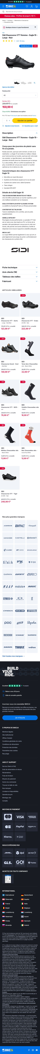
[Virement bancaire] (20, 836)
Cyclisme (10, 20)
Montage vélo (6, 797)
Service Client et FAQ (9, 766)
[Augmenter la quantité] (9, 120)
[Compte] (31, 6)
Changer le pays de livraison (10, 954)
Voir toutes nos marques (12, 656)
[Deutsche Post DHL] (8, 852)
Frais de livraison (7, 776)
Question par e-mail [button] (31, 126)
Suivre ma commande (9, 782)
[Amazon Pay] (32, 826)
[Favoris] (27, 6)
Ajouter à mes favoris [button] (12, 126)
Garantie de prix (7, 794)
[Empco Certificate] (8, 878)
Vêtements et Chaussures (21, 20)
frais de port (11, 935)
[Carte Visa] (20, 817)
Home (4, 20)
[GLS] (8, 862)
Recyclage (5, 753)
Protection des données (9, 747)
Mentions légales (7, 732)
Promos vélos (10, 16)
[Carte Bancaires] (8, 826)
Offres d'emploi (7, 738)
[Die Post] (32, 852)
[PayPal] (20, 826)
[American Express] (32, 817)
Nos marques (6, 788)
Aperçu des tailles (8, 87)
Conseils (5, 801)
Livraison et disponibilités (10, 791)
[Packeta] (32, 862)
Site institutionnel (7, 735)
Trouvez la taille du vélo (9, 785)
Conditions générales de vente (12, 741)
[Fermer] (35, 27)
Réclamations (6, 772)
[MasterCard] (8, 817)
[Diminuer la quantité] (4, 120)
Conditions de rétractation (10, 744)
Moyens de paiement (9, 779)
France (34, 115)
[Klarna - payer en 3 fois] (8, 836)
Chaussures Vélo (8, 22)
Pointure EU (6, 91)
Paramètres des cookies (10, 750)
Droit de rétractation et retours (12, 769)
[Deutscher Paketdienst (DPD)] (20, 852)
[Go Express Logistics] (20, 862)
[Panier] (36, 6)
